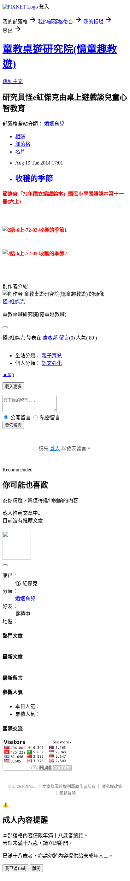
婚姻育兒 (54, 123)
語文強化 (52, 363)
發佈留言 (13, 425)
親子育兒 (52, 355)
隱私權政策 (112, 786)
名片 (20, 151)
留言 (64, 337)
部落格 (22, 144)
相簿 (20, 136)
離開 (36, 868)
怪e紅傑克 (14, 301)
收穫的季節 (34, 178)
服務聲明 (67, 793)
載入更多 (13, 386)
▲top (8, 374)
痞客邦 (50, 337)
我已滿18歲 (15, 868)
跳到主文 (13, 81)
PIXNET (29, 786)
